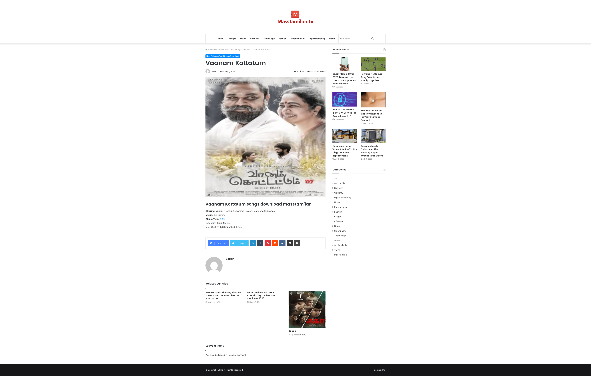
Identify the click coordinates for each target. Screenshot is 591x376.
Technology (269, 38)
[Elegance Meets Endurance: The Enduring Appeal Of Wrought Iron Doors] (373, 136)
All (335, 178)
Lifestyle (232, 38)
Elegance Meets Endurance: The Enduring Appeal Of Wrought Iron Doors (372, 150)
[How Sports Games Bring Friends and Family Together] (373, 64)
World (332, 38)
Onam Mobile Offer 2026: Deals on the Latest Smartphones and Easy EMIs (344, 78)
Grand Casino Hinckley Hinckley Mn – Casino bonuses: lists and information (223, 295)
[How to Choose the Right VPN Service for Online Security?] (344, 99)
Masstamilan (340, 254)
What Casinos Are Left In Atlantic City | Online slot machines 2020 (261, 295)
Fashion (282, 38)
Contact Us (379, 370)
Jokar (213, 71)
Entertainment (298, 38)
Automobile (339, 183)
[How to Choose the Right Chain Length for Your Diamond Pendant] (373, 99)
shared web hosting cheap (252, 370)
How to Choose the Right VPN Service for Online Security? (344, 113)
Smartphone (340, 231)
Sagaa (292, 330)
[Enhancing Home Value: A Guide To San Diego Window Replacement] (344, 136)
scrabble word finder (247, 370)
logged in (222, 355)
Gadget (338, 216)
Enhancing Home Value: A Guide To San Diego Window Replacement (344, 150)
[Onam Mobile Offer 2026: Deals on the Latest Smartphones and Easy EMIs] (344, 64)
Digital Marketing (317, 38)
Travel (337, 250)
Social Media (340, 245)
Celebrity (338, 193)
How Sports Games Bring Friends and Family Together (371, 77)
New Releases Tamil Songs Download (233, 49)
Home (220, 38)
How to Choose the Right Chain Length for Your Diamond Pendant (371, 115)
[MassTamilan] (295, 17)
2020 (222, 219)
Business (254, 38)
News (243, 38)
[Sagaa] (307, 309)
